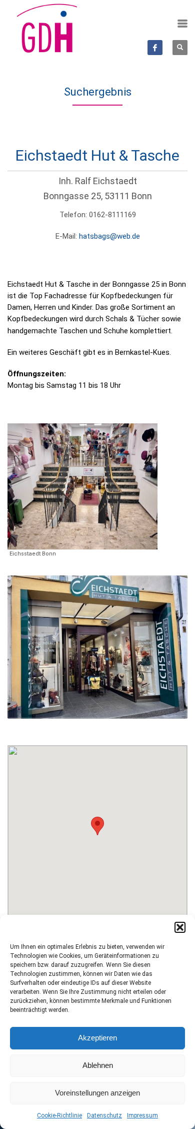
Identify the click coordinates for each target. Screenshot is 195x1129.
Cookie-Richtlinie (59, 1115)
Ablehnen (97, 1065)
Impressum (142, 1115)
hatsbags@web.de (109, 236)
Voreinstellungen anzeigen (97, 1092)
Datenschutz (104, 1115)
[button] (180, 927)
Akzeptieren (97, 1037)
